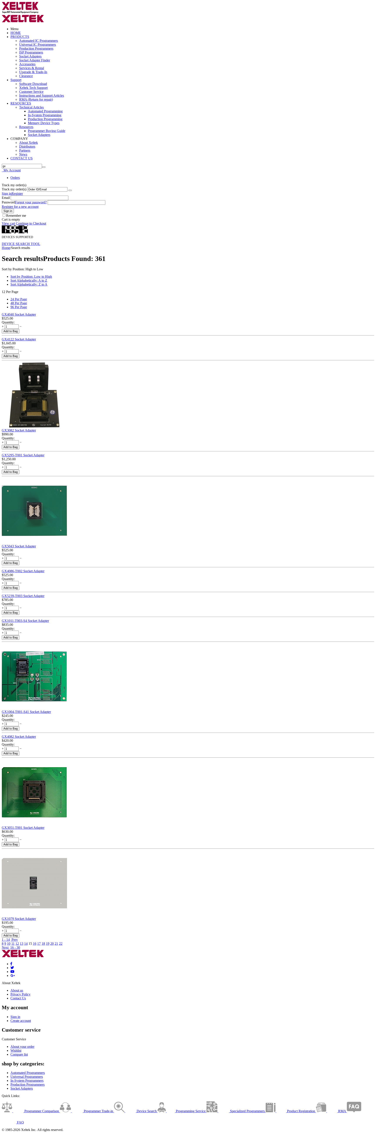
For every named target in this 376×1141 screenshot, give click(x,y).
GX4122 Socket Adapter (19, 339)
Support (15, 80)
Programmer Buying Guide (46, 131)
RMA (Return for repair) (36, 99)
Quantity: (8, 322)
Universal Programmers (26, 1076)
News (23, 154)
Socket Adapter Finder (34, 60)
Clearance (26, 76)
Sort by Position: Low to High (31, 276)
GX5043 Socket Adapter (19, 546)
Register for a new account (20, 206)
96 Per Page (18, 307)
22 (60, 943)
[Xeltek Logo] (20, 12)
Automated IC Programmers (38, 40)
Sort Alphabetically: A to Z (28, 280)
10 (8, 943)
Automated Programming (45, 111)
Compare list (19, 1054)
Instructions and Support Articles (41, 95)
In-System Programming (44, 115)
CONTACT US (21, 158)
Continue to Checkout (31, 223)
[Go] (70, 190)
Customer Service (31, 91)
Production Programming (45, 119)
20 (52, 943)
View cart (8, 223)
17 (39, 943)
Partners (24, 150)
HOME (15, 33)
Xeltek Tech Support (33, 88)
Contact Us (18, 998)
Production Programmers (36, 48)
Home (6, 248)
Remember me (16, 215)
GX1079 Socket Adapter (19, 919)
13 (21, 943)
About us (16, 990)
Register (17, 193)
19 (47, 943)
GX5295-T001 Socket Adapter (23, 455)
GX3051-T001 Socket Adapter (23, 828)
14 (26, 943)
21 (56, 943)
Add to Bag (10, 331)
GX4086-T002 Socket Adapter (23, 571)
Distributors (27, 146)
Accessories (27, 64)
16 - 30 (15, 947)
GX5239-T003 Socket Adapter (23, 596)
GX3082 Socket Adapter (19, 430)
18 (43, 943)
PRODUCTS (19, 37)
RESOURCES (20, 103)
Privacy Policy (20, 994)
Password (8, 202)
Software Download (33, 84)
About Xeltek (28, 142)
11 (13, 943)
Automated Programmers (27, 1073)
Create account (20, 1020)
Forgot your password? (31, 202)
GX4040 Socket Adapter (19, 314)
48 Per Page (18, 303)
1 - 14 (6, 939)
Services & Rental (31, 68)
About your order (22, 1046)
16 (34, 943)
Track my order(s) (14, 189)
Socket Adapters (30, 56)
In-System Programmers (27, 1080)
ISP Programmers (31, 52)
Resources (26, 127)
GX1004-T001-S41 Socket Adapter (26, 712)
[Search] (43, 167)
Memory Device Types (43, 123)
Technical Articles (31, 107)
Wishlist (15, 1050)
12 (17, 943)
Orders (15, 177)
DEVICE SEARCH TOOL (21, 244)
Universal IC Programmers (37, 44)
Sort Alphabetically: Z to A (28, 284)
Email (6, 198)
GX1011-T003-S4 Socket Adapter (25, 621)
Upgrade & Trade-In (33, 72)
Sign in (7, 193)
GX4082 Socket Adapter (19, 736)
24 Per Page (18, 299)
